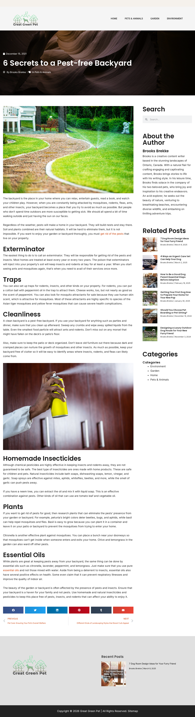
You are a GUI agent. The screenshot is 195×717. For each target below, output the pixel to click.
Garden (155, 18)
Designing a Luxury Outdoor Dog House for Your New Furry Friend (175, 330)
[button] (13, 610)
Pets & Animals (134, 18)
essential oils (11, 570)
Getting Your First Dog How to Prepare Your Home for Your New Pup (175, 295)
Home (114, 18)
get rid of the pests (112, 233)
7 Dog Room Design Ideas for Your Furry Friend (174, 240)
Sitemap (133, 711)
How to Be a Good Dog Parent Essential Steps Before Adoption (173, 277)
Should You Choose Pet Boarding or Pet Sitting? (173, 311)
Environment (175, 18)
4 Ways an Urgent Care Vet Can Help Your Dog (175, 258)
